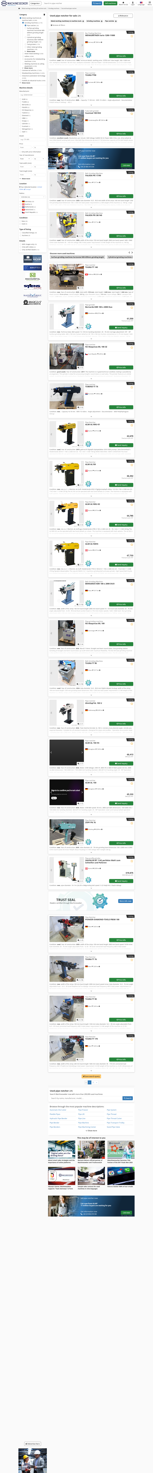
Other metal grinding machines (34, 48)
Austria (28, 204)
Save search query (92, 1076)
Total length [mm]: (25, 171)
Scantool (26, 126)
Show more (92, 1130)
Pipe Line (81, 1118)
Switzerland (30, 210)
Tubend (25, 113)
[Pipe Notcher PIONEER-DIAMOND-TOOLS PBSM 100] (67, 929)
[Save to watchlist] (131, 36)
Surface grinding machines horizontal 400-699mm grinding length (36, 31)
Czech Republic (31, 212)
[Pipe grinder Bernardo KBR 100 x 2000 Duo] (67, 316)
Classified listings (29, 233)
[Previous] (51, 45)
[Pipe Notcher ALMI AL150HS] (67, 553)
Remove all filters (58, 25)
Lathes (29, 56)
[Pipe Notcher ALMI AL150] (67, 474)
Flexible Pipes (55, 1114)
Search (98, 3)
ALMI (24, 99)
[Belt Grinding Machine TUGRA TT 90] (67, 673)
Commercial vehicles (32, 70)
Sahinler (26, 124)
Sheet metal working (34, 54)
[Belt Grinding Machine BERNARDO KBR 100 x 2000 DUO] (67, 593)
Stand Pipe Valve (113, 1127)
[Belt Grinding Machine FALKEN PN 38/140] (67, 225)
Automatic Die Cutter (58, 1110)
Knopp (25, 121)
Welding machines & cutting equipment (34, 65)
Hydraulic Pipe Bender (58, 1118)
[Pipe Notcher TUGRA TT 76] (67, 969)
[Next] (82, 45)
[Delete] (83, 21)
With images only (29, 244)
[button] (150, 3)
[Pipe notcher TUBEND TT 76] (67, 396)
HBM (24, 118)
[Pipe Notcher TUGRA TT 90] (67, 1008)
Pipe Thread (111, 1114)
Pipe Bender (54, 1123)
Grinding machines (33, 23)
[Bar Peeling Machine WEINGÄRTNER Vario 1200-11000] (67, 45)
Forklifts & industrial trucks (33, 81)
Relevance (123, 16)
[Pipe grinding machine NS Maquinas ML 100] (67, 633)
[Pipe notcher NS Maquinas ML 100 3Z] (67, 356)
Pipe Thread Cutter (114, 1118)
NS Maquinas (27, 110)
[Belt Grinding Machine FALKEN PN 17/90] (67, 185)
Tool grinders (33, 44)
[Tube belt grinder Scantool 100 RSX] (67, 123)
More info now (125, 901)
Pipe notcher (33, 25)
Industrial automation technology (33, 77)
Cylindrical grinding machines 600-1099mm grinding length (35, 39)
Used (24, 224)
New (24, 221)
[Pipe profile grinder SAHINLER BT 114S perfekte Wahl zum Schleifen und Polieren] (67, 870)
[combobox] (32, 197)
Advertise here (33, 1444)
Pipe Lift (81, 1114)
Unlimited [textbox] (25, 197)
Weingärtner (27, 129)
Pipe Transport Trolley (115, 1123)
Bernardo (26, 105)
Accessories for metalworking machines (35, 60)
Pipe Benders (55, 1127)
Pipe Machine (83, 1123)
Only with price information (31, 152)
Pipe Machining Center (87, 1127)
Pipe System (111, 1110)
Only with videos (29, 247)
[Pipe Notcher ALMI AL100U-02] (67, 514)
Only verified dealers (30, 250)
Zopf (24, 132)
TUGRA (25, 102)
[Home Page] (19, 8)
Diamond (26, 115)
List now (126, 165)
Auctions (26, 235)
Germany (29, 201)
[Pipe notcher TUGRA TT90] (67, 85)
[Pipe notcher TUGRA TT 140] (67, 277)
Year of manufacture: (26, 155)
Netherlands (30, 207)
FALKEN (25, 107)
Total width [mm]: (25, 163)
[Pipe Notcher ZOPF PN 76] (67, 832)
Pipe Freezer (83, 1110)
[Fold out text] (91, 67)
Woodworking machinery (33, 73)
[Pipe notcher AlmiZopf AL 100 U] (67, 713)
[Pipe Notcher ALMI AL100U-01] (67, 434)
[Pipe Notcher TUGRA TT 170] (67, 1048)
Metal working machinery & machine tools (31, 19)
